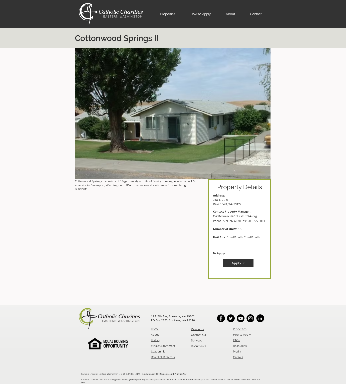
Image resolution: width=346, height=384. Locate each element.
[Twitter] (231, 318)
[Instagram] (250, 318)
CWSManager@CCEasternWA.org (235, 216)
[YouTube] (240, 318)
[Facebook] (221, 318)
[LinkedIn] (260, 318)
